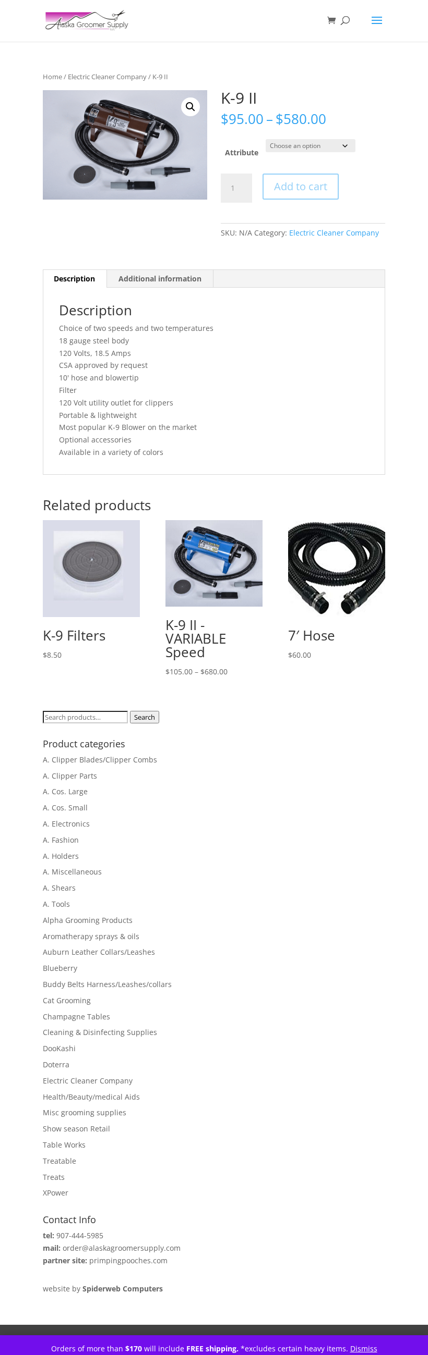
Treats (54, 1177)
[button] (190, 106)
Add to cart (300, 186)
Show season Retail (76, 1129)
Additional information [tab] (159, 279)
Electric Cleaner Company (107, 76)
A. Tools (56, 904)
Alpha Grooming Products (88, 920)
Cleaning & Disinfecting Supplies (100, 1032)
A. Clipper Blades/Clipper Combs (100, 760)
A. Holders (61, 856)
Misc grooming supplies (84, 1112)
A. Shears (59, 888)
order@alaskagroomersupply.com (122, 1248)
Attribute (241, 152)
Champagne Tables (76, 1016)
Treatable (59, 1161)
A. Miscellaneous (72, 872)
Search (144, 717)
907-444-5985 (79, 1235)
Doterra (56, 1064)
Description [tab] (74, 279)
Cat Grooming (67, 1000)
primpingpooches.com (128, 1260)
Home (52, 76)
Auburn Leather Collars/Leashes (99, 952)
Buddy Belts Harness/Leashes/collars (107, 984)
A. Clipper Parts (70, 776)
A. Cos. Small (65, 807)
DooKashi (59, 1048)
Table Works (64, 1145)
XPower (55, 1193)
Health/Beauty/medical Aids (91, 1097)
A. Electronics (66, 824)
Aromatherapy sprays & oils (91, 936)
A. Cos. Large (65, 791)
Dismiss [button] (363, 1348)
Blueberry (60, 968)
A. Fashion (61, 840)
